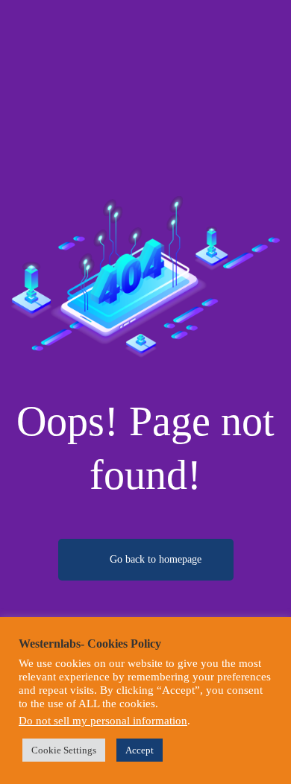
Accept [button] (139, 750)
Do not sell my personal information (103, 721)
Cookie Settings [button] (63, 750)
